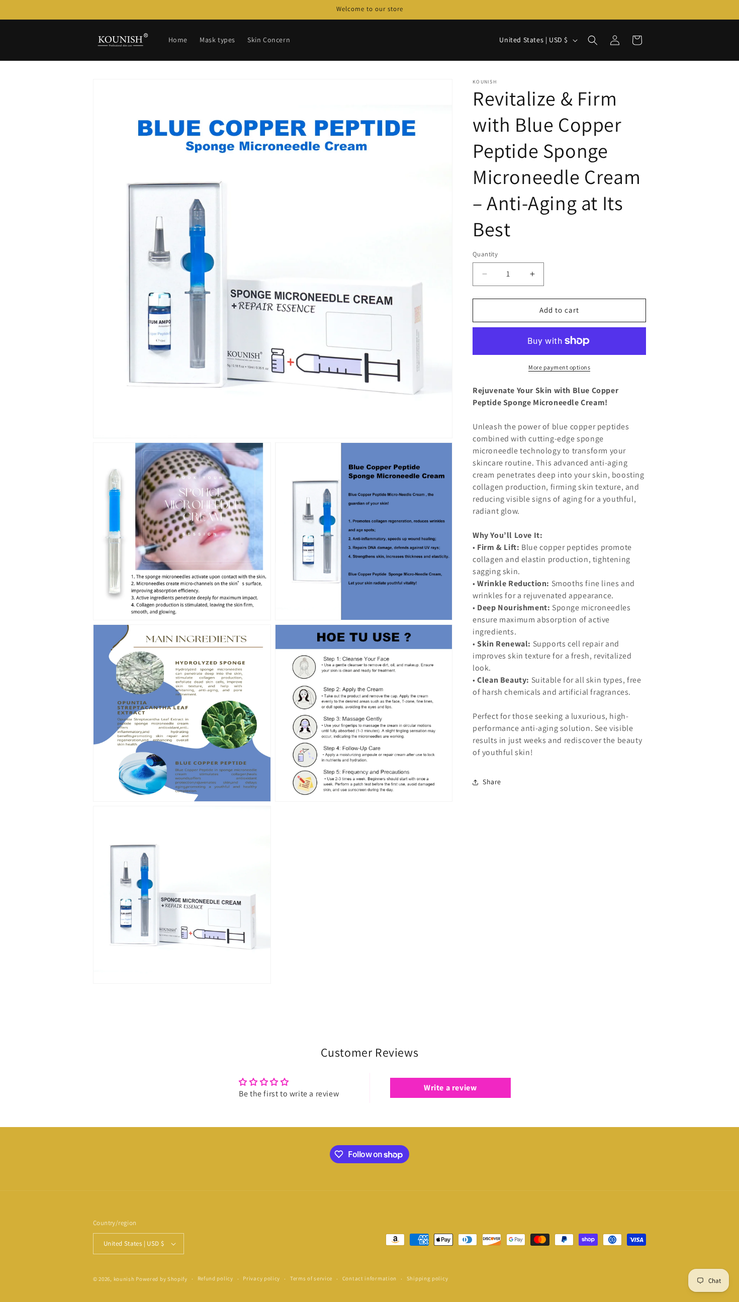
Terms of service (311, 1278)
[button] (593, 40)
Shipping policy (427, 1278)
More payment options (559, 367)
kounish (124, 1278)
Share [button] (492, 781)
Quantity (485, 254)
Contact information (369, 1278)
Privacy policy (261, 1278)
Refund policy (215, 1278)
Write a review (450, 1087)
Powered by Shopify (162, 1278)
